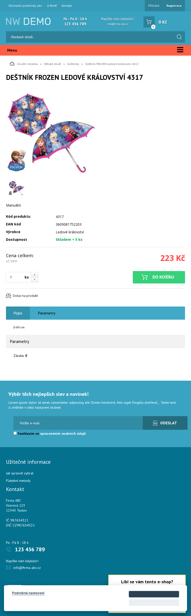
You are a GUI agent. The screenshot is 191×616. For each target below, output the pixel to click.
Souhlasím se (51, 433)
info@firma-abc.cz (117, 24)
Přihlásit (153, 5)
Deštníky (73, 64)
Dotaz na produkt (25, 296)
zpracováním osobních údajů (63, 433)
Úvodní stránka (27, 64)
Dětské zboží (52, 64)
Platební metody (18, 480)
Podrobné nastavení (28, 593)
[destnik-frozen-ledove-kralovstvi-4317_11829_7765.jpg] (51, 133)
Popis (17, 312)
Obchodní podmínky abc (25, 5)
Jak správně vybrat (19, 473)
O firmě (52, 5)
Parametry (46, 312)
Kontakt (67, 5)
